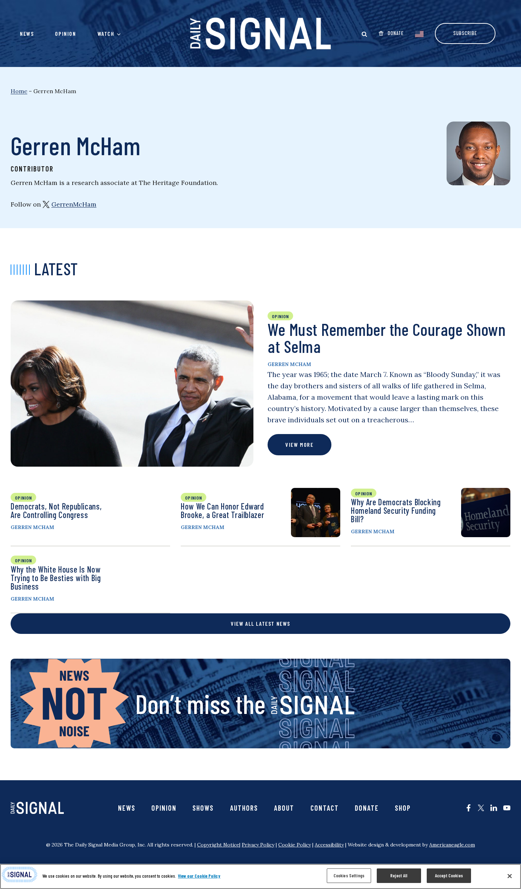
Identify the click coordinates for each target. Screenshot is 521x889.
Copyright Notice (218, 845)
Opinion (65, 33)
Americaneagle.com (452, 845)
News (27, 33)
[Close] (509, 876)
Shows (203, 808)
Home (19, 91)
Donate (367, 808)
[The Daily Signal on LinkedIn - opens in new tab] (494, 808)
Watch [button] (105, 33)
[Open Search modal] (364, 34)
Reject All (398, 875)
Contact (324, 808)
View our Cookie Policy (199, 876)
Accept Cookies (449, 875)
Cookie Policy (294, 845)
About (284, 808)
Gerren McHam (289, 364)
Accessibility (329, 845)
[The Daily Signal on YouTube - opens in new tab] (506, 807)
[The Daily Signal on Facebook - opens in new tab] (468, 807)
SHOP (403, 808)
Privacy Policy (258, 845)
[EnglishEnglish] (419, 33)
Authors (244, 808)
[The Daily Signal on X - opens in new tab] (481, 808)
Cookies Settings (349, 875)
